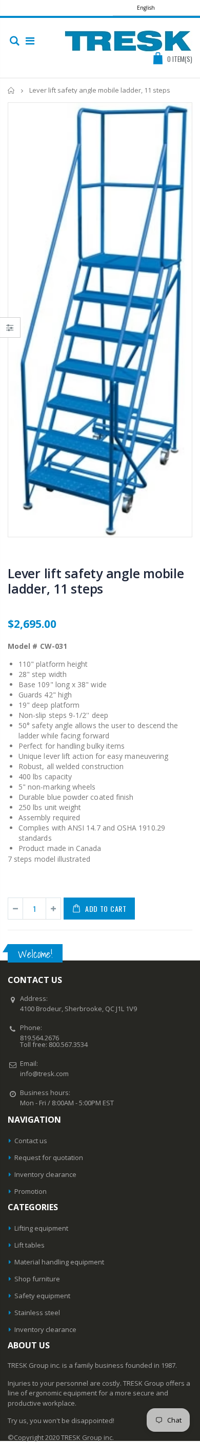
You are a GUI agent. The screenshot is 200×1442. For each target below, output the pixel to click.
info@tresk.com (44, 1073)
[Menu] (30, 41)
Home (11, 90)
